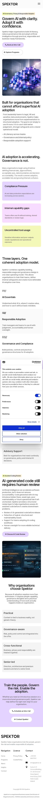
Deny (21, 439)
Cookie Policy (17, 760)
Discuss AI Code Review (16, 534)
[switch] (38, 401)
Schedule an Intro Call (22, 711)
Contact (4, 771)
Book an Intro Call (13, 45)
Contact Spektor (22, 719)
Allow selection (21, 434)
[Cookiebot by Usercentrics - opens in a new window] (32, 362)
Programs (4, 760)
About (3, 763)
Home (3, 756)
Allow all (21, 428)
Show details (32, 422)
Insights (3, 767)
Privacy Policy (17, 756)
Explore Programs (12, 52)
